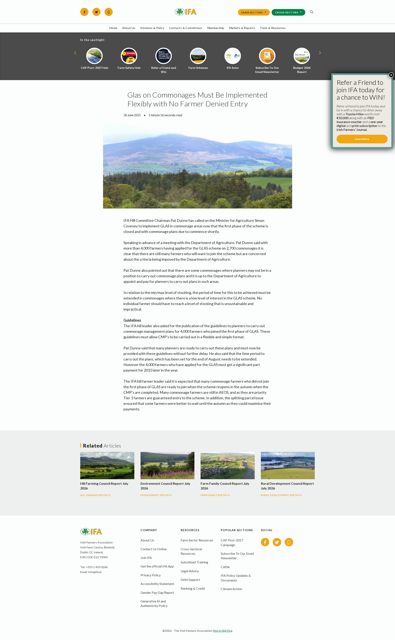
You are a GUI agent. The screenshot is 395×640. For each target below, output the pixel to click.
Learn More (362, 138)
